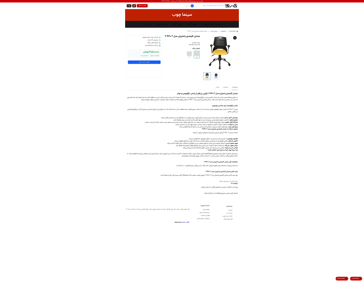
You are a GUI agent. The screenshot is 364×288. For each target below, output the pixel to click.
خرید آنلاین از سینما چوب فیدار (228, 181)
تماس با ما (229, 213)
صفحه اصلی (232, 31)
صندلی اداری (214, 31)
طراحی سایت (185, 222)
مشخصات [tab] (225, 87)
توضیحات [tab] (234, 87)
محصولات (223, 31)
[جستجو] (192, 5)
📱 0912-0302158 (342, 279)
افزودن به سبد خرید (144, 62)
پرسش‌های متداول (204, 213)
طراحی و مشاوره (142, 6)
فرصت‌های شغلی (228, 219)
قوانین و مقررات (205, 215)
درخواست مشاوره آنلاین (203, 219)
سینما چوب (229, 206)
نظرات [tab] (217, 87)
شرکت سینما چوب (227, 216)
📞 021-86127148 (356, 279)
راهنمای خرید (206, 210)
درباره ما (230, 210)
